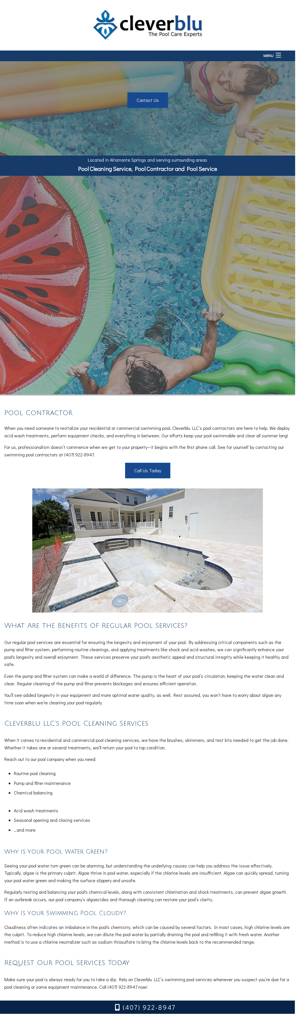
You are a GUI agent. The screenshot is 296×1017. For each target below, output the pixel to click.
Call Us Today (147, 470)
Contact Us (148, 100)
